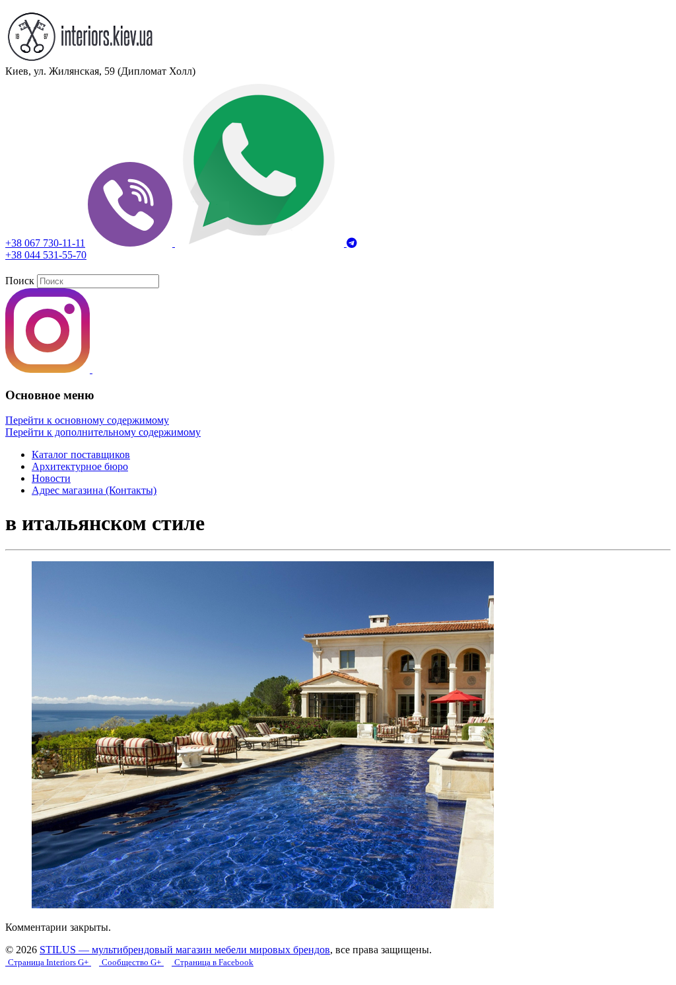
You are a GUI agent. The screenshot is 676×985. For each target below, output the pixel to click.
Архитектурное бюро (80, 466)
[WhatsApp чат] (261, 243)
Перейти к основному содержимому (87, 420)
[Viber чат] (131, 243)
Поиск (19, 280)
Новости (51, 478)
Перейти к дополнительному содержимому (103, 432)
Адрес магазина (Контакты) (94, 490)
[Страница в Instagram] (48, 369)
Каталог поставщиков (81, 454)
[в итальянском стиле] (263, 904)
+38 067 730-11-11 (45, 243)
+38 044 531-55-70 (45, 254)
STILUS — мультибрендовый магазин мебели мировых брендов (185, 949)
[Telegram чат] (352, 243)
